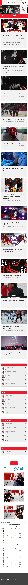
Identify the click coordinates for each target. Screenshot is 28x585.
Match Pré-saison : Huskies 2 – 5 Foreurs (13, 119)
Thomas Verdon (9, 367)
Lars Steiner (8, 375)
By (12, 38)
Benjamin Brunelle (10, 407)
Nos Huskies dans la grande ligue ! (12, 275)
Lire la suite (5, 46)
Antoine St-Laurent (10, 383)
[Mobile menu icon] (2, 15)
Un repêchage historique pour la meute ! (14, 353)
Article (4, 38)
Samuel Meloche (9, 451)
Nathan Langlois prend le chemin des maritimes (14, 36)
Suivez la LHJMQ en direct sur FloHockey (10, 579)
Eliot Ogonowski (9, 379)
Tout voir (25, 522)
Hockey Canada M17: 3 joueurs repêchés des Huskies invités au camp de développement (13, 196)
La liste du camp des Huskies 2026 (12, 144)
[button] (3, 24)
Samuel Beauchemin (10, 371)
